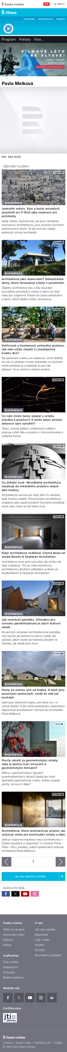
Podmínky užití (42, 1042)
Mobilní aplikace (13, 977)
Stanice (8, 939)
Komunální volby (13, 934)
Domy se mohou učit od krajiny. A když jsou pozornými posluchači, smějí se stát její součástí (33, 693)
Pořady (25, 39)
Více (39, 39)
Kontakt (40, 950)
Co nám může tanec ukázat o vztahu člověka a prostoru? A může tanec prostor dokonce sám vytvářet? (32, 419)
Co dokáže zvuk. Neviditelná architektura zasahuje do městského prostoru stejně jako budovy (31, 486)
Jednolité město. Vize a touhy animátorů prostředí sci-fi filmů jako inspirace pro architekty (31, 212)
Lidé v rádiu (42, 939)
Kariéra (39, 945)
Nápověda (41, 934)
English (58, 1042)
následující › (60, 862)
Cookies (7, 1042)
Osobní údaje (23, 1042)
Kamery (60, 19)
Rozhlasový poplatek (48, 955)
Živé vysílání (11, 962)
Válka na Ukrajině (14, 929)
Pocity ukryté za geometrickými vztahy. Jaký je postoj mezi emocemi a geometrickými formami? (30, 764)
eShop (7, 945)
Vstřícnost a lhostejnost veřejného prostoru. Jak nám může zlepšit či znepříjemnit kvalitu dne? (33, 349)
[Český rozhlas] (13, 4)
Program (29, 19)
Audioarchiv (45, 19)
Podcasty (9, 972)
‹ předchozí (6, 862)
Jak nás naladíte (45, 929)
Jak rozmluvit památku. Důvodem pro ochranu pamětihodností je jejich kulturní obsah (31, 623)
